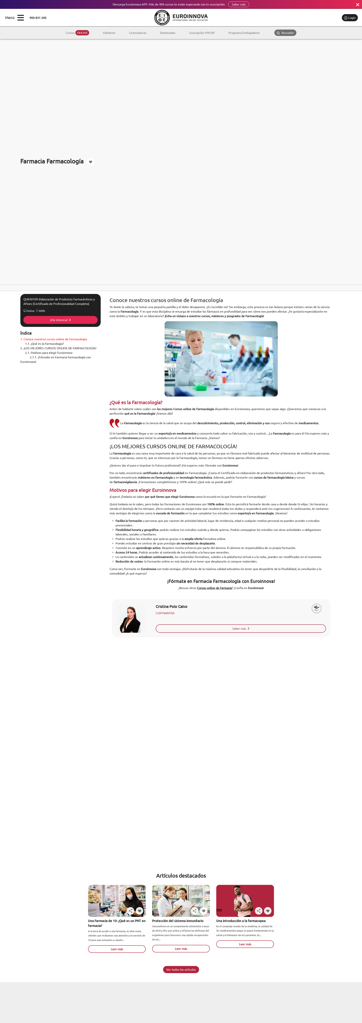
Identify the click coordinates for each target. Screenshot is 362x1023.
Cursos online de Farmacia (214, 588)
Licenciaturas (137, 32)
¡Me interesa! (59, 320)
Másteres (109, 32)
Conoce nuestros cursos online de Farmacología (53, 339)
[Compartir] (130, 911)
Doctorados (167, 32)
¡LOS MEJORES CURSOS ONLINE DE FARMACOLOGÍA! (58, 348)
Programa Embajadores (244, 32)
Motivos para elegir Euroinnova (48, 352)
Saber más (239, 4)
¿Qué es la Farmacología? (44, 343)
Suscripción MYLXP (202, 32)
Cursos (77, 32)
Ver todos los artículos (181, 969)
